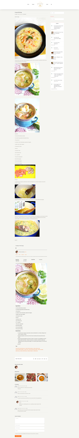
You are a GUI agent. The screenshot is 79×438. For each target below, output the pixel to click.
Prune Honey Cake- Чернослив (57, 43)
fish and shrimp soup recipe (33, 349)
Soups (26, 254)
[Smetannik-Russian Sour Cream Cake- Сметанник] (52, 32)
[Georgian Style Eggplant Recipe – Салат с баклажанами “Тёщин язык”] (52, 73)
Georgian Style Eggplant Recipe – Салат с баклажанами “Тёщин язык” (58, 75)
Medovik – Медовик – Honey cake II (58, 58)
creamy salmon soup (36, 348)
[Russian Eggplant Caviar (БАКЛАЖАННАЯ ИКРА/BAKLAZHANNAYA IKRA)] (52, 84)
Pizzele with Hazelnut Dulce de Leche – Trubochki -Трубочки (58, 63)
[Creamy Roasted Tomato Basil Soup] (42, 377)
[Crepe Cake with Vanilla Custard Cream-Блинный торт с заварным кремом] (52, 25)
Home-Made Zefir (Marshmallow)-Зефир (57, 38)
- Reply (25, 391)
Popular (57, 23)
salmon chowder (40, 349)
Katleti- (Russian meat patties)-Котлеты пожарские (58, 52)
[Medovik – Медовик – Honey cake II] (52, 57)
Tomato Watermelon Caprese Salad (31, 376)
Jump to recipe (17, 16)
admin (16, 14)
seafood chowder (30, 350)
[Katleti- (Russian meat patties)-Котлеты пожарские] (52, 52)
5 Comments (24, 14)
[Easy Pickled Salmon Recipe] (52, 80)
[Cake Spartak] (52, 47)
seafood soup (35, 350)
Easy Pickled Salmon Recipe (58, 80)
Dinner (17, 254)
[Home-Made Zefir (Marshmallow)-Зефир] (52, 37)
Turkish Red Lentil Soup (20, 376)
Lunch (19, 254)
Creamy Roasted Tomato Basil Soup (42, 376)
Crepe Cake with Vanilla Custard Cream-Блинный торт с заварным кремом (58, 27)
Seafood (22, 254)
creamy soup (26, 349)
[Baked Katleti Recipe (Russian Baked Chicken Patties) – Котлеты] (52, 67)
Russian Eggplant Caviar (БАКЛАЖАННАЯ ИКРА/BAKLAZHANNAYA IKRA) (58, 86)
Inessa (20, 401)
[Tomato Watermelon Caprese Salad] (31, 377)
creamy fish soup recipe (29, 348)
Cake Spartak (56, 47)
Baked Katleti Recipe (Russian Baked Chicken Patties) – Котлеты (58, 68)
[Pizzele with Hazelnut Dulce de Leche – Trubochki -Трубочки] (52, 62)
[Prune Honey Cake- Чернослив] (52, 42)
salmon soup (18, 350)
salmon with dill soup (23, 350)
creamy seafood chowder (20, 349)
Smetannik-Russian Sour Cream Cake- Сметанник (58, 33)
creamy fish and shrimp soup (20, 348)
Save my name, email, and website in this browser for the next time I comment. (27, 433)
